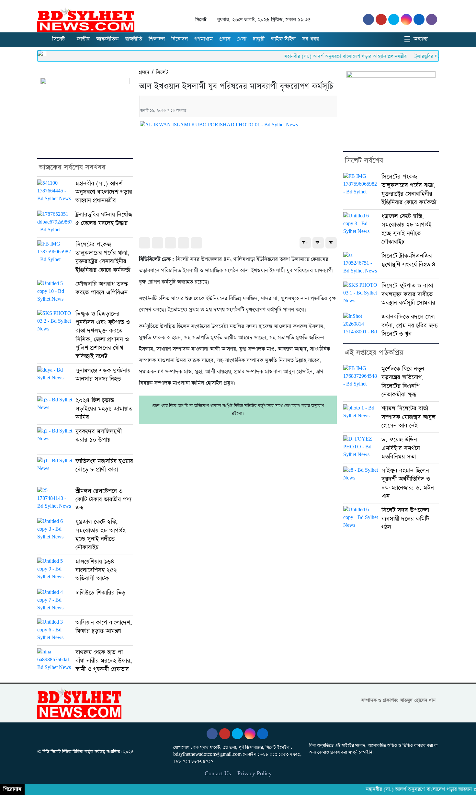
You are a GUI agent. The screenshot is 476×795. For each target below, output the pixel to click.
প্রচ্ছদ (144, 72)
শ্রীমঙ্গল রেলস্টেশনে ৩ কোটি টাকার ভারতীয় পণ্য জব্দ (103, 499)
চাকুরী (259, 39)
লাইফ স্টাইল (283, 39)
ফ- (318, 243)
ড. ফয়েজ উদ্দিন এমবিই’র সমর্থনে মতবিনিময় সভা (400, 448)
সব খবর (310, 39)
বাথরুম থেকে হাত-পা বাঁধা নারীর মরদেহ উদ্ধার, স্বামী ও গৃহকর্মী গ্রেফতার (103, 661)
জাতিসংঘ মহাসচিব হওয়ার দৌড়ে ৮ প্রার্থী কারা (104, 465)
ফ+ (305, 243)
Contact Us (218, 773)
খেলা (241, 39)
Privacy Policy (254, 773)
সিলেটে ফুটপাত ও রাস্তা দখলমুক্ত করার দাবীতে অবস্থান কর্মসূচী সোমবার (408, 294)
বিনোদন (179, 39)
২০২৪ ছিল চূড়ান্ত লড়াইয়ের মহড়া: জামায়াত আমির (103, 408)
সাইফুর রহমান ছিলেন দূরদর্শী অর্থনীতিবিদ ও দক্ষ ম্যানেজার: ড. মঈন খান (407, 483)
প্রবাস (224, 39)
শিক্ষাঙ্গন (157, 39)
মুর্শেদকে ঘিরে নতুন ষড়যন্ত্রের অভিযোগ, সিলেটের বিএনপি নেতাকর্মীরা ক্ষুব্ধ (402, 381)
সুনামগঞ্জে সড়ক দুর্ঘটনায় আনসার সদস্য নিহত (102, 374)
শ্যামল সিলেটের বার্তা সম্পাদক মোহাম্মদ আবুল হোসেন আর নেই (408, 417)
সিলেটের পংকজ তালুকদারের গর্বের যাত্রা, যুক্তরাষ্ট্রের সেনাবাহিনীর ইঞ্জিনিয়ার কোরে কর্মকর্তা (102, 257)
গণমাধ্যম (203, 39)
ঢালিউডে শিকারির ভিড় (100, 593)
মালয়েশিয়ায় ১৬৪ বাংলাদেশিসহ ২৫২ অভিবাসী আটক (96, 570)
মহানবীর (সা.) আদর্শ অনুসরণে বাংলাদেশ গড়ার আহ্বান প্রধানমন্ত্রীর (331, 56)
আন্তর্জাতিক (107, 39)
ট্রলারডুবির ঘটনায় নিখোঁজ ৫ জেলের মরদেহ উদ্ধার (103, 219)
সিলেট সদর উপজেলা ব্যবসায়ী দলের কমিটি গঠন (405, 518)
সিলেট (58, 39)
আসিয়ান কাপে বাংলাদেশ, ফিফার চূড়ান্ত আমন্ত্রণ (103, 626)
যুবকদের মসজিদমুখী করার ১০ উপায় (98, 435)
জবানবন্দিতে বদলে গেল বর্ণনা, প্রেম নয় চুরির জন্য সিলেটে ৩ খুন (409, 325)
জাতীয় (83, 39)
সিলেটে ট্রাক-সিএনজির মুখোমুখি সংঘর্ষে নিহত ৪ (408, 260)
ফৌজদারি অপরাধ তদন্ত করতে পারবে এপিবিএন (101, 288)
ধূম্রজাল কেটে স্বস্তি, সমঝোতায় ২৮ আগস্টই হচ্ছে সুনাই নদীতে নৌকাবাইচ (100, 534)
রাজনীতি (133, 39)
